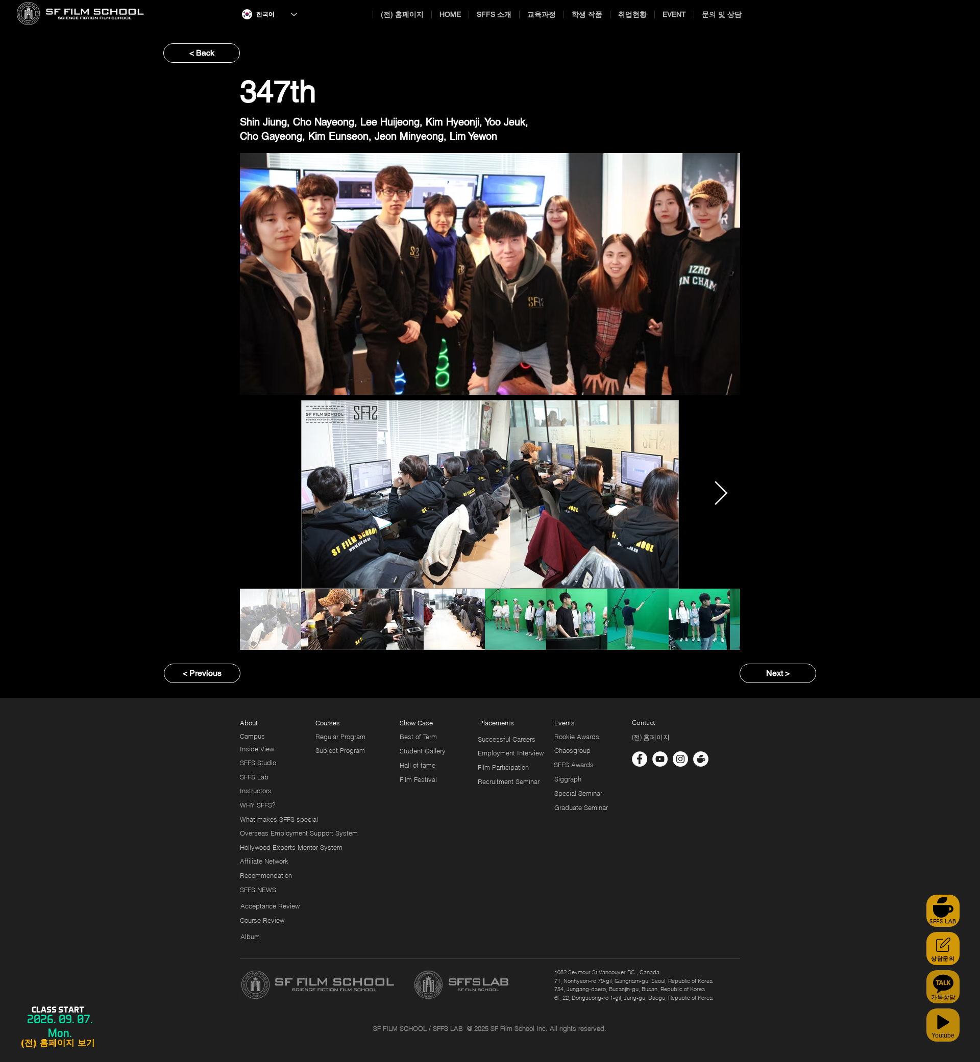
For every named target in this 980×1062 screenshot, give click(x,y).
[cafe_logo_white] (700, 759)
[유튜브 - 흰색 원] (660, 759)
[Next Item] (720, 495)
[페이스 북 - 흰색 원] (639, 759)
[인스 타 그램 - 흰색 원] (680, 759)
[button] (492, 723)
